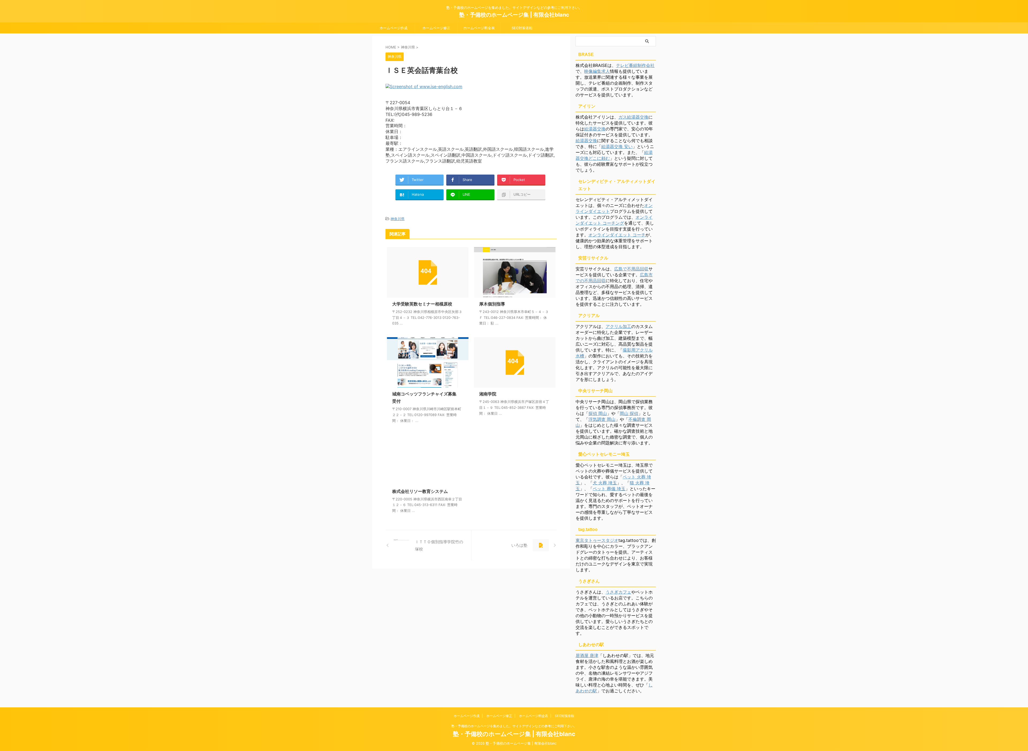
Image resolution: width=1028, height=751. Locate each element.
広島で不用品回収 (631, 268)
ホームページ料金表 (479, 28)
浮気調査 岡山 (601, 419)
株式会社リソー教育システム (420, 491)
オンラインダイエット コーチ (616, 234)
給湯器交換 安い (617, 146)
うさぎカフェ (618, 592)
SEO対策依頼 (522, 28)
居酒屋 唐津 (587, 655)
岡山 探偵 (629, 413)
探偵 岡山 (597, 413)
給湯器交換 (595, 128)
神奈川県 (398, 219)
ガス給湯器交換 (633, 117)
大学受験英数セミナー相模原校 (422, 304)
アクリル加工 (618, 326)
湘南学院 (487, 394)
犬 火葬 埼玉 (605, 482)
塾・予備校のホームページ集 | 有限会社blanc (514, 15)
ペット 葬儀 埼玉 (609, 488)
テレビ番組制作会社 (635, 65)
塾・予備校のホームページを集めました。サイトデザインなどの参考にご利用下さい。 (514, 726)
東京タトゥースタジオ (597, 540)
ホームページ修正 (436, 28)
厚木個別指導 (492, 304)
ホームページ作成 (393, 28)
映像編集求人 (597, 71)
